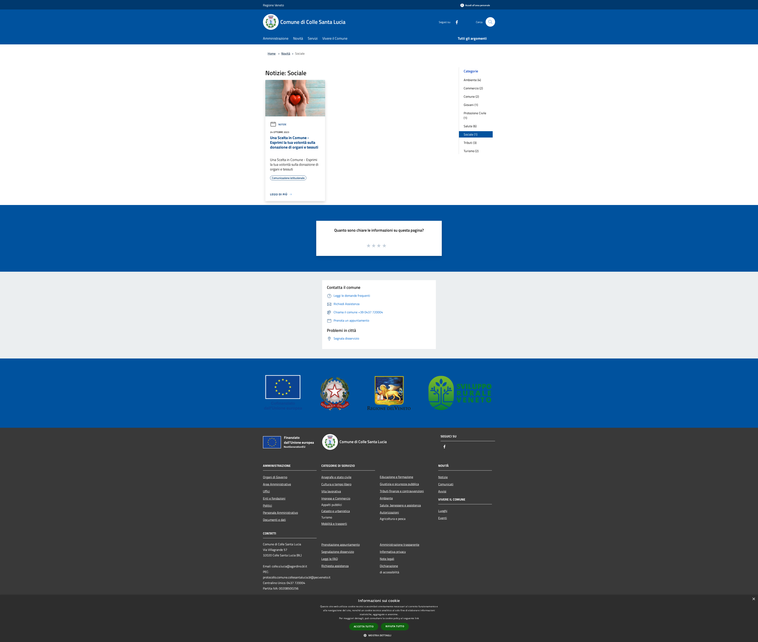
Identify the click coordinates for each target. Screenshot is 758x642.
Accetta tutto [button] (364, 626)
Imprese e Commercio (335, 498)
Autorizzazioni (389, 512)
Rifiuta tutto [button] (395, 626)
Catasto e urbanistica (335, 511)
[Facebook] (455, 21)
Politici (267, 505)
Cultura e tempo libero (336, 484)
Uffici (266, 491)
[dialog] (379, 618)
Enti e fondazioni (274, 498)
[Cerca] (490, 22)
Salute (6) (470, 126)
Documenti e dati (274, 519)
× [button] (753, 599)
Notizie (282, 124)
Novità (285, 53)
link (417, 618)
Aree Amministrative (277, 484)
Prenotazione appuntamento (340, 544)
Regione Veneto (273, 5)
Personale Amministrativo (280, 512)
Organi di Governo (275, 477)
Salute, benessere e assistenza (400, 505)
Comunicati (445, 484)
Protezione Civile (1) (475, 115)
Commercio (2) (473, 88)
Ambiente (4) (472, 80)
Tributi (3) (470, 142)
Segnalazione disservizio (337, 551)
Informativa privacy (393, 551)
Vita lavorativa (331, 491)
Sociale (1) (470, 134)
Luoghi (442, 510)
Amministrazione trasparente (399, 544)
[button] (379, 635)
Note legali (387, 558)
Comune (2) (471, 96)
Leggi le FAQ (329, 558)
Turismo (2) (471, 151)
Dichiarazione (389, 565)
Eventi (442, 518)
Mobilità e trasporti (334, 523)
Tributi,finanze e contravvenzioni (402, 491)
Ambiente (386, 498)
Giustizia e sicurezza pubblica (399, 484)
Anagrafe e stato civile (336, 477)
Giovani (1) (471, 104)
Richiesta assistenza (335, 565)
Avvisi (442, 491)
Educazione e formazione (396, 476)
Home (272, 53)
